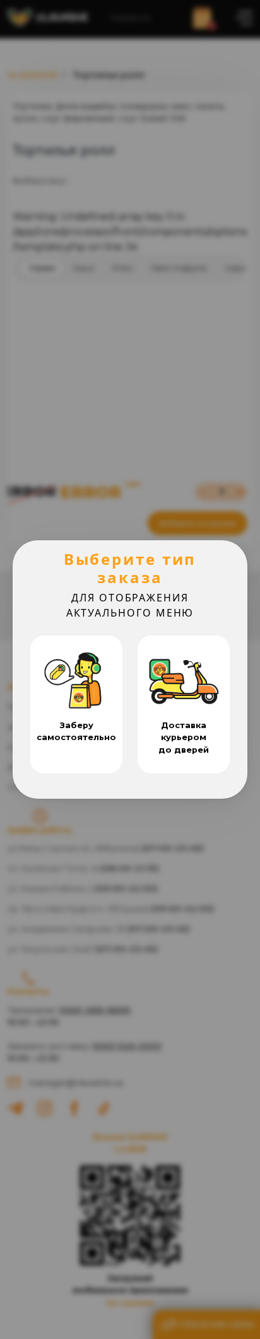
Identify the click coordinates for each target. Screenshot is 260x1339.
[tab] (76, 704)
